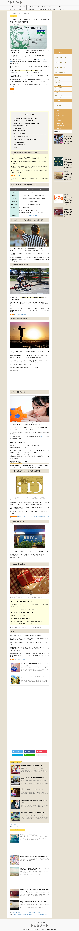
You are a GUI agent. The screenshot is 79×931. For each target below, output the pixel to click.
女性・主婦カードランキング (60, 62)
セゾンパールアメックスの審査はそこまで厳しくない (26, 123)
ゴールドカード (58, 102)
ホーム (11, 6)
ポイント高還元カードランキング (61, 59)
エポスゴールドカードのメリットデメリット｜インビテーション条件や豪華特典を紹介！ (68, 176)
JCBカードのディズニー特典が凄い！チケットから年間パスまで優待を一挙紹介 (68, 140)
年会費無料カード (14, 824)
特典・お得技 (31, 9)
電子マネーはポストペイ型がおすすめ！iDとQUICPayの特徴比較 (26, 912)
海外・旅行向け (58, 90)
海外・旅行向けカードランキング (61, 70)
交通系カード (57, 92)
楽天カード (44, 436)
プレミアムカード (41, 6)
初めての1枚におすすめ (59, 54)
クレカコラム (61, 9)
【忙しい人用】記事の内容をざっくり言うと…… (25, 118)
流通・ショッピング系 (59, 95)
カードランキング (21, 6)
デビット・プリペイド (12, 9)
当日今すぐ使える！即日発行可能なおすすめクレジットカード (34, 835)
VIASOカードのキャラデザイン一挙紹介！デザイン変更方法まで (34, 856)
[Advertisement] (20, 101)
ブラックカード (58, 107)
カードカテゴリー (31, 6)
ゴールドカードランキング (60, 72)
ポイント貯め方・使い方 (41, 9)
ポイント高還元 (58, 80)
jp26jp (28, 294)
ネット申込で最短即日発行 (20, 125)
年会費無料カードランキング (60, 57)
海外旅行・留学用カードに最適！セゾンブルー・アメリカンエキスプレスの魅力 (30, 914)
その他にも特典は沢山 (19, 144)
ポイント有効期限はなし (20, 133)
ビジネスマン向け (58, 87)
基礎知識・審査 (21, 9)
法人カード (51, 6)
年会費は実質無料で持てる (20, 128)
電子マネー (61, 6)
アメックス (13, 826)
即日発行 (17, 826)
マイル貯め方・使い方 (51, 9)
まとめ (15, 147)
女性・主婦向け (58, 82)
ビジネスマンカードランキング (61, 67)
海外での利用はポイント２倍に (21, 136)
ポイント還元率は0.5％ (19, 130)
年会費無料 (57, 77)
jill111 (28, 348)
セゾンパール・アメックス (20, 89)
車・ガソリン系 (58, 97)
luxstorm (27, 422)
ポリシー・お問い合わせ (41, 922)
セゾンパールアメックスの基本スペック (23, 120)
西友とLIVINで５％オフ (19, 142)
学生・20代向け (58, 85)
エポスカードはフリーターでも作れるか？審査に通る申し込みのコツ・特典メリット (68, 213)
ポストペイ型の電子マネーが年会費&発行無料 (25, 139)
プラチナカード (58, 105)
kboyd (28, 594)
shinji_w (30, 548)
